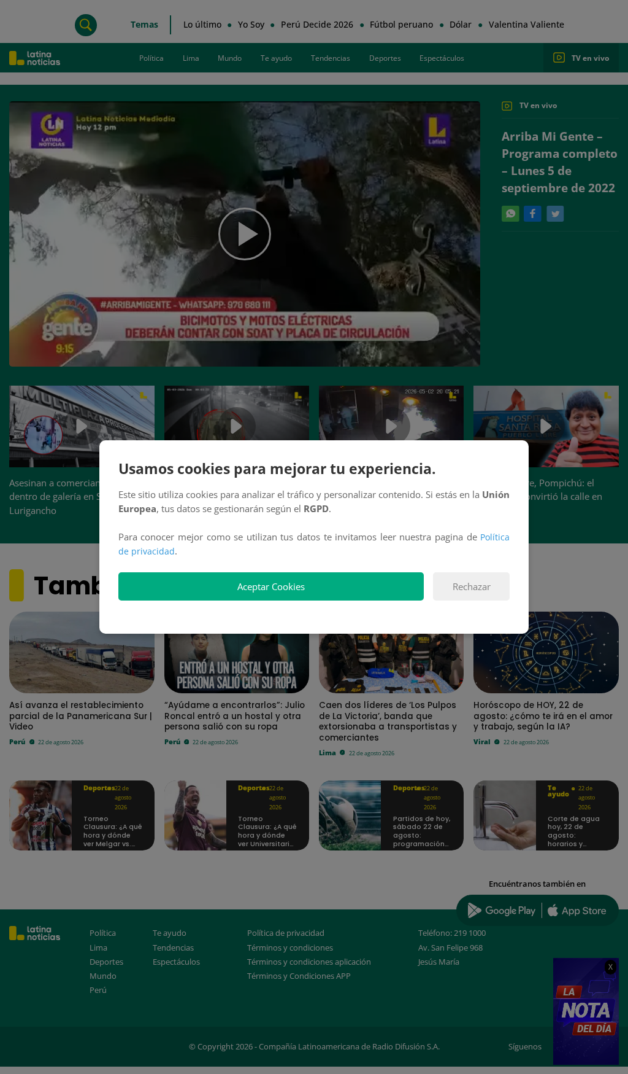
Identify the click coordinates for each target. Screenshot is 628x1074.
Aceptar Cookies (271, 586)
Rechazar (472, 586)
